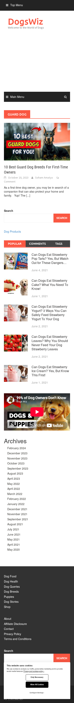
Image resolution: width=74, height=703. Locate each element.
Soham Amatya (44, 177)
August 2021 (15, 524)
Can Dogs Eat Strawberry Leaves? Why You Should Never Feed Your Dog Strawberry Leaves (50, 342)
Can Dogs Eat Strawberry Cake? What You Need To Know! (50, 284)
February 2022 (16, 499)
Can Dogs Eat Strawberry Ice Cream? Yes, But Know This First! (50, 371)
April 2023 (13, 478)
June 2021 (14, 534)
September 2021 (17, 519)
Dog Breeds (11, 591)
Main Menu (17, 97)
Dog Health (11, 581)
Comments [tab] (37, 243)
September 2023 (17, 468)
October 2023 (15, 463)
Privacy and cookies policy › (33, 671)
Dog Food (10, 576)
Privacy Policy (12, 634)
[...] (28, 195)
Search (8, 211)
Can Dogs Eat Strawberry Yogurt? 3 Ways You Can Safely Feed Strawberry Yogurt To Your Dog (49, 312)
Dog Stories (11, 602)
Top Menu (16, 5)
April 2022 (13, 489)
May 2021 (13, 539)
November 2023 (17, 458)
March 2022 (14, 494)
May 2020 (13, 549)
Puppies (9, 597)
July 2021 (13, 529)
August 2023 (15, 473)
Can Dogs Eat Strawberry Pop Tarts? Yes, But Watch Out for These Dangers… (50, 258)
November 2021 (17, 514)
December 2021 (17, 509)
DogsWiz (25, 21)
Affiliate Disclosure (15, 624)
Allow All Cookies (37, 684)
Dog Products (12, 231)
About (7, 619)
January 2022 (15, 504)
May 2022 (13, 484)
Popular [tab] (15, 243)
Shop (7, 607)
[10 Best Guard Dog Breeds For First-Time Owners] (37, 141)
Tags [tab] (58, 243)
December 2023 (17, 453)
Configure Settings (36, 693)
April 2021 (13, 544)
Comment (9, 181)
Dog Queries (12, 586)
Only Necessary (37, 677)
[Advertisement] (37, 64)
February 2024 (16, 448)
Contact (9, 629)
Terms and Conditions (17, 639)
